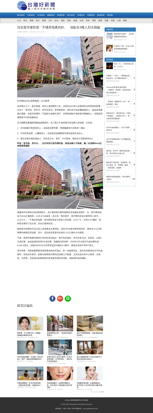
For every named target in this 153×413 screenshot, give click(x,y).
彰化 (56, 20)
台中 (50, 20)
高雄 (88, 20)
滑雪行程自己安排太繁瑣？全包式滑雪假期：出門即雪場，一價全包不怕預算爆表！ (59, 359)
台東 (119, 20)
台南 (81, 20)
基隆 (100, 20)
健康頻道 (51, 15)
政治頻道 (21, 15)
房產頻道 (91, 15)
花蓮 (113, 20)
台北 (19, 20)
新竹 (38, 20)
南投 (63, 20)
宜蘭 (106, 20)
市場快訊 (81, 15)
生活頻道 (41, 15)
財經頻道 (101, 15)
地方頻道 (71, 15)
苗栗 (44, 20)
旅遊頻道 (61, 15)
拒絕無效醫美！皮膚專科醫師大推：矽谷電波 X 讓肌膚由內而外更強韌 (59, 385)
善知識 (110, 15)
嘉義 (75, 20)
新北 (25, 20)
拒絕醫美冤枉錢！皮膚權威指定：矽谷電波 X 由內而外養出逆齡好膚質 (89, 385)
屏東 (94, 20)
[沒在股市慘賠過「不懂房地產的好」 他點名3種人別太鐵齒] (52, 299)
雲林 (69, 20)
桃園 (31, 20)
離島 (125, 20)
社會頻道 (31, 15)
